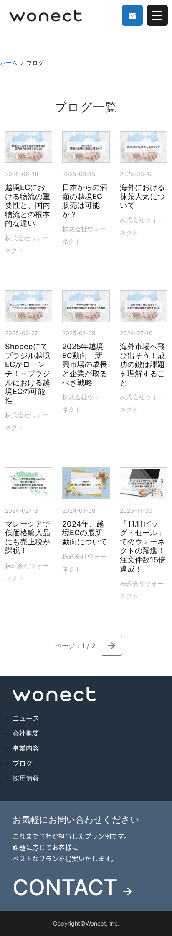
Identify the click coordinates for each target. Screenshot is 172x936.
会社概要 (26, 733)
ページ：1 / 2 (75, 645)
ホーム (9, 62)
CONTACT (73, 888)
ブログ (23, 763)
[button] (111, 646)
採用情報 (26, 778)
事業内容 (26, 748)
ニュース (26, 718)
